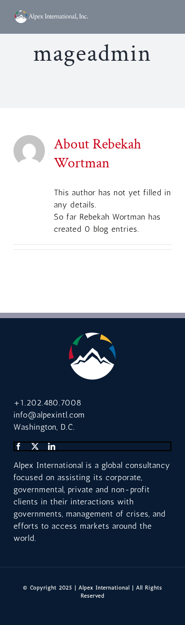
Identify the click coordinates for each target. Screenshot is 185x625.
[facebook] (18, 446)
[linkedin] (52, 446)
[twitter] (35, 446)
